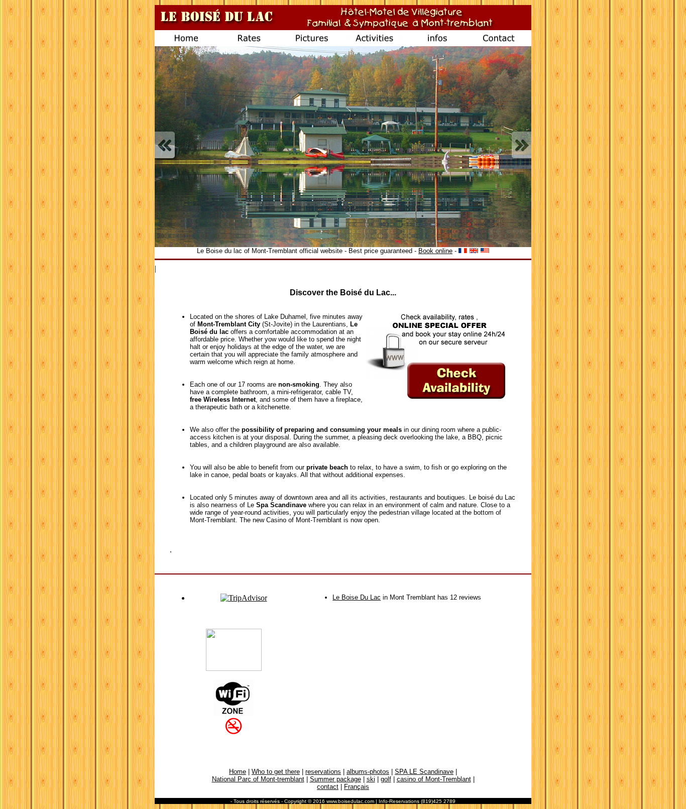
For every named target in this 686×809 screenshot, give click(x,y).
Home (237, 771)
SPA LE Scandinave (424, 771)
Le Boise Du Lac (356, 597)
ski (371, 779)
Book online (435, 251)
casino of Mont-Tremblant (434, 779)
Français (356, 786)
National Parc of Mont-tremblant (258, 779)
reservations (323, 771)
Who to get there (276, 771)
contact (327, 786)
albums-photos (368, 771)
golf (386, 779)
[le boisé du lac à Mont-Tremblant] (234, 668)
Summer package (335, 779)
